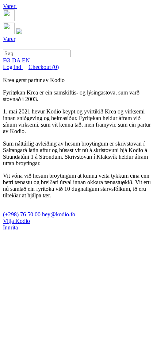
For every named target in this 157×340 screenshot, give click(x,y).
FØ (7, 60)
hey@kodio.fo (58, 214)
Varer (10, 6)
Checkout (43, 67)
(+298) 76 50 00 (22, 214)
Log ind (13, 67)
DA (17, 60)
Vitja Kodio (16, 221)
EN (26, 60)
